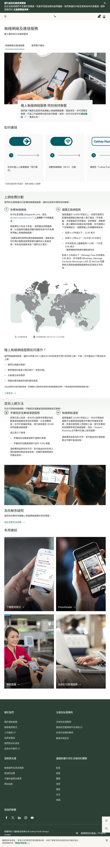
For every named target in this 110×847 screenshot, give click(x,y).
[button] (15, 607)
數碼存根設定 (62, 738)
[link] (55, 310)
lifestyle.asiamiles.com (21, 218)
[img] (105, 3)
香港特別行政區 (88, 833)
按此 (40, 244)
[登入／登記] (104, 16)
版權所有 (8, 831)
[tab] (14, 45)
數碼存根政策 (21, 843)
